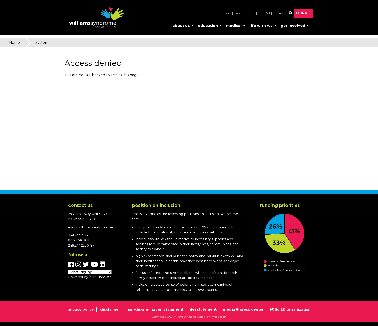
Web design (219, 316)
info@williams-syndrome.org (91, 227)
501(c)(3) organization (290, 309)
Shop (251, 13)
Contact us (80, 205)
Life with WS (261, 25)
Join (228, 13)
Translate (104, 277)
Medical (234, 25)
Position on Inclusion (156, 205)
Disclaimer (110, 309)
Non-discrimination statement (154, 309)
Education (208, 25)
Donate (304, 13)
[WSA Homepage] (96, 18)
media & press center (243, 309)
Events (239, 13)
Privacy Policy (81, 309)
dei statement (203, 309)
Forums (278, 13)
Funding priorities (280, 205)
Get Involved (293, 25)
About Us (181, 25)
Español (264, 13)
